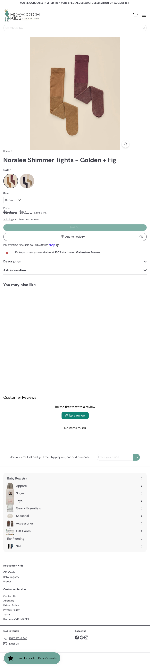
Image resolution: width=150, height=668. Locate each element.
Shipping (8, 219)
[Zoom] (125, 144)
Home (6, 151)
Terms (7, 614)
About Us (8, 600)
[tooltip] (141, 236)
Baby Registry (11, 577)
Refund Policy (11, 605)
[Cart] (135, 15)
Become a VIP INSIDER (16, 619)
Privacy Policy (11, 609)
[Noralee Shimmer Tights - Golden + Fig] (27, 322)
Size (6, 193)
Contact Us (9, 596)
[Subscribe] (136, 457)
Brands (7, 581)
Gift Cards (9, 572)
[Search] (144, 28)
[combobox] (75, 28)
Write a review (75, 415)
